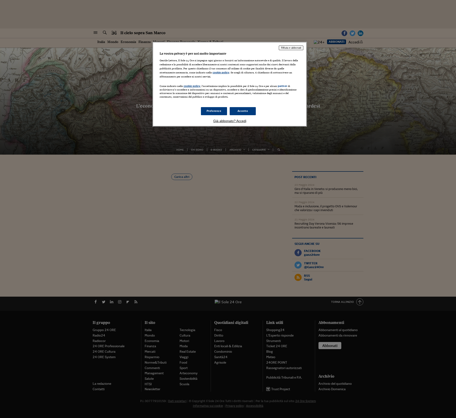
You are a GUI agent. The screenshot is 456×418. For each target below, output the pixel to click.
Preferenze (214, 110)
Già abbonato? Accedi (229, 121)
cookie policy (221, 72)
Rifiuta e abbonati (291, 47)
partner (282, 86)
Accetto (243, 110)
